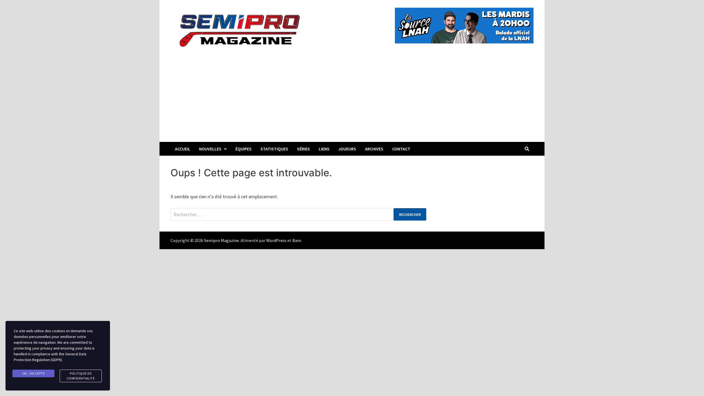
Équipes (243, 149)
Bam (296, 240)
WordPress (276, 240)
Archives (374, 149)
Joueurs (347, 149)
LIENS (324, 149)
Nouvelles (210, 149)
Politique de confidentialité (81, 375)
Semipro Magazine (221, 240)
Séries (303, 149)
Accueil (182, 149)
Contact (401, 149)
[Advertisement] (352, 100)
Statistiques (274, 149)
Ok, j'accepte (33, 373)
